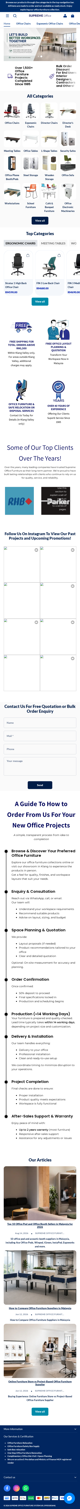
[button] (7, 15)
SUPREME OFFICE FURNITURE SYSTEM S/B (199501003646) (32, 1506)
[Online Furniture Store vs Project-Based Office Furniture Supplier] (40, 1351)
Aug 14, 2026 (21, 1233)
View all (40, 220)
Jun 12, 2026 (21, 1314)
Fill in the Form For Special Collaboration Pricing (40, 45)
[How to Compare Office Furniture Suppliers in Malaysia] (40, 1277)
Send (40, 785)
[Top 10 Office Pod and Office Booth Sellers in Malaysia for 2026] (40, 1193)
